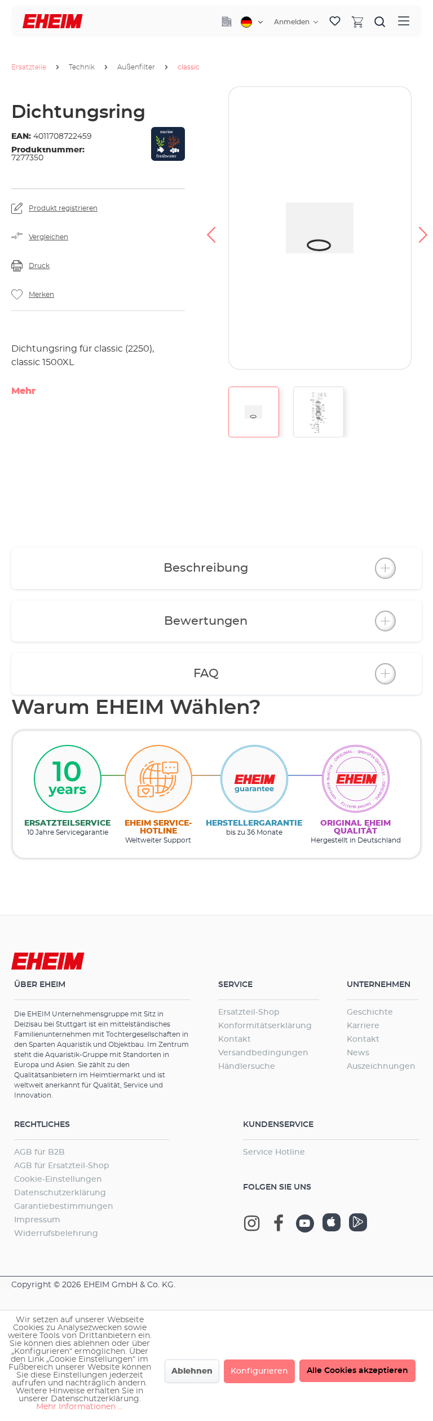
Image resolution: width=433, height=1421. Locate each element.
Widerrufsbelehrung (56, 1234)
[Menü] (403, 21)
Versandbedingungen (263, 1053)
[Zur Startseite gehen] (53, 21)
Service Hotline (274, 1152)
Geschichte (370, 1012)
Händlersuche (246, 1067)
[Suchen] (380, 21)
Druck (39, 265)
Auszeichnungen (381, 1067)
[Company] (226, 21)
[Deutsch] (252, 22)
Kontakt (234, 1039)
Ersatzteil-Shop (249, 1012)
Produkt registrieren (63, 208)
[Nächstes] (423, 228)
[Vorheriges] (211, 228)
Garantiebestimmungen (63, 1207)
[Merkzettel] (335, 21)
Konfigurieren (259, 1371)
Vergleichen (48, 237)
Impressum (37, 1220)
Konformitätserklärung (265, 1026)
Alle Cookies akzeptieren (357, 1371)
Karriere (363, 1026)
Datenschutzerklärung (60, 1193)
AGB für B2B (39, 1152)
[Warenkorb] (357, 21)
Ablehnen (192, 1371)
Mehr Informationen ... (79, 1407)
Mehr (23, 391)
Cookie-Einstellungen (58, 1179)
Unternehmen (378, 985)
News (358, 1053)
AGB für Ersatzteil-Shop (61, 1166)
